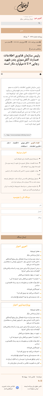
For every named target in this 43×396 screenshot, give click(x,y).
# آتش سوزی (25, 143)
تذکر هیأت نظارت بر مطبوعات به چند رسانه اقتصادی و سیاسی (22, 284)
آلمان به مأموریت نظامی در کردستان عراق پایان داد (23, 363)
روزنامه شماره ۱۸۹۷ (36, 37)
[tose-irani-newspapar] (21, 7)
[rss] (39, 381)
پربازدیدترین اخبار (21, 305)
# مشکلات (24, 146)
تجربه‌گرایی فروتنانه (33, 289)
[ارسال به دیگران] (2, 74)
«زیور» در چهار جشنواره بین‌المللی (28, 275)
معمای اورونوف (34, 251)
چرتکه (25, 37)
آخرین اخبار (21, 246)
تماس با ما (32, 377)
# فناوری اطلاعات (35, 146)
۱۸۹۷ (33, 42)
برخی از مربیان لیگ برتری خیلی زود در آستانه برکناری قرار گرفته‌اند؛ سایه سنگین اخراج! (21, 270)
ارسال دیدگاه (21, 237)
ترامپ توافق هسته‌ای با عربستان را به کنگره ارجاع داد (22, 359)
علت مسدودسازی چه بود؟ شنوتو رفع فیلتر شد (25, 297)
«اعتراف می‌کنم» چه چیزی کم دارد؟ (28, 293)
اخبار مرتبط (21, 153)
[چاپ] (40, 74)
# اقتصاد (16, 143)
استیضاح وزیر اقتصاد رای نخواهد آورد (26, 159)
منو (21, 30)
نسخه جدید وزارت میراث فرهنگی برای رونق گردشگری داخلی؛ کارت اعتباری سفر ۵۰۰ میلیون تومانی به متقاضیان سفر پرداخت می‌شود (21, 262)
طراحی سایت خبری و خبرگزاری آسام (8, 387)
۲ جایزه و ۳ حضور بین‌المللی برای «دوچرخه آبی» (24, 279)
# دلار (9, 143)
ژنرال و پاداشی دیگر (26, 19)
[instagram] (41, 381)
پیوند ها (24, 377)
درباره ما (39, 377)
